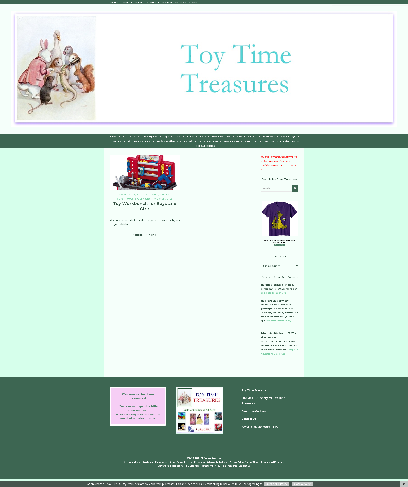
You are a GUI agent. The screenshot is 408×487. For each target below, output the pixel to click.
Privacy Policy (237, 461)
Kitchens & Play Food (139, 141)
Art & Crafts (128, 136)
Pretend (117, 141)
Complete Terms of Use (273, 292)
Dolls (177, 136)
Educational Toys (221, 136)
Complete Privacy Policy (278, 320)
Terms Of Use (252, 461)
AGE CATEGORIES (205, 146)
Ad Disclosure (137, 2)
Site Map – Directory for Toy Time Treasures (168, 2)
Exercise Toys (287, 141)
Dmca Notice (162, 461)
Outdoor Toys (231, 141)
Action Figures (149, 136)
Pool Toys (269, 141)
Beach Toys (251, 141)
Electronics (269, 136)
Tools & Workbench (167, 141)
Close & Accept (302, 484)
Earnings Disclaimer (194, 461)
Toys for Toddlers (247, 136)
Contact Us (197, 2)
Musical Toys (288, 136)
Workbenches (163, 198)
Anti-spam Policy (132, 461)
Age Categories (147, 194)
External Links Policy (217, 461)
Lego (166, 136)
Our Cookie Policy (276, 484)
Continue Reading (145, 234)
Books (113, 136)
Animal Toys (191, 141)
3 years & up (126, 194)
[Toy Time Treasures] (204, 69)
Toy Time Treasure (119, 2)
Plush (203, 136)
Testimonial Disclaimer (273, 461)
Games (190, 136)
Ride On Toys (211, 141)
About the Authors (254, 411)
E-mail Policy (176, 461)
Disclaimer (148, 461)
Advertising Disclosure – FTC (260, 426)
